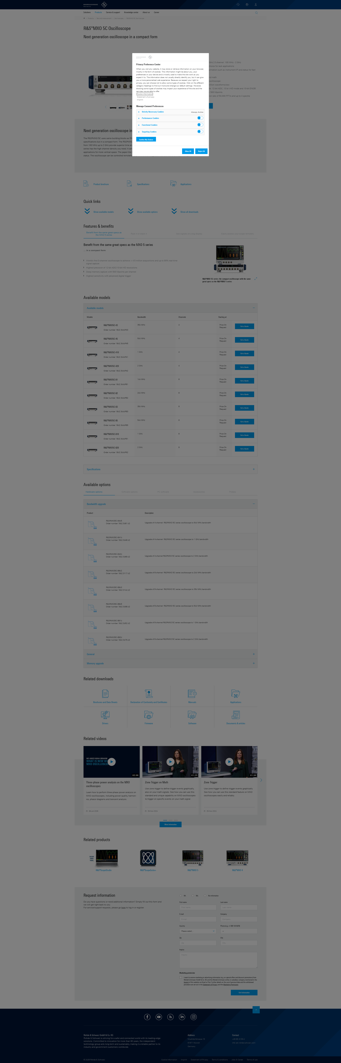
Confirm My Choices (146, 139)
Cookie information (145, 94)
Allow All (188, 151)
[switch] (200, 118)
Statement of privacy (145, 97)
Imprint (140, 100)
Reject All (201, 151)
